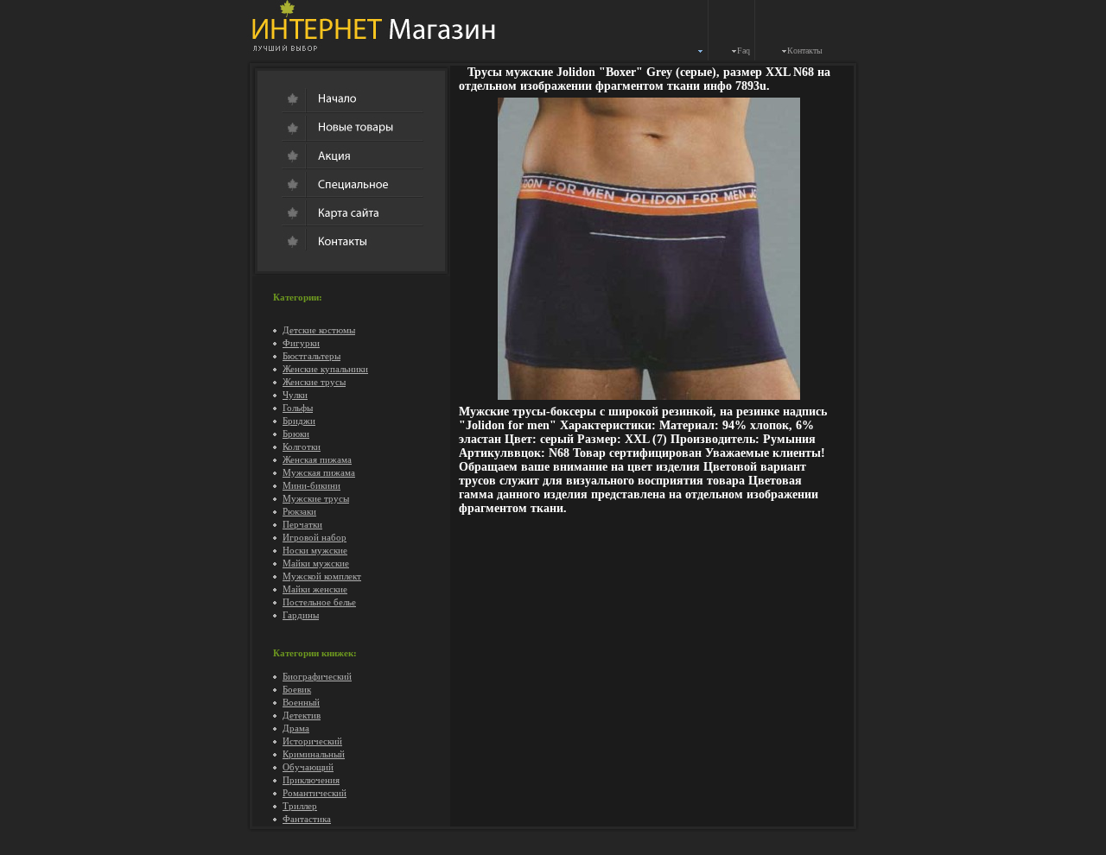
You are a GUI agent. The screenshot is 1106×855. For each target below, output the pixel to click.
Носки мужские (315, 550)
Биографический (317, 676)
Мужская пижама (319, 472)
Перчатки (302, 524)
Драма (296, 728)
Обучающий (308, 767)
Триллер (300, 806)
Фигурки (301, 343)
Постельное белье (319, 602)
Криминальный (314, 754)
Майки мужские (316, 563)
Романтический (314, 793)
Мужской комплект (322, 576)
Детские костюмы (319, 330)
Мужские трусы (316, 498)
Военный (301, 702)
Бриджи (299, 420)
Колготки (302, 446)
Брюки (296, 433)
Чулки (295, 395)
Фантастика (307, 819)
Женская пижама (317, 459)
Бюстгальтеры (311, 356)
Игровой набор (314, 537)
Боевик (297, 689)
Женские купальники (325, 369)
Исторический (312, 741)
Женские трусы (314, 382)
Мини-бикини (311, 485)
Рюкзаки (299, 511)
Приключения (311, 780)
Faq (743, 50)
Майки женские (315, 589)
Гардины (301, 615)
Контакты (805, 50)
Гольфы (298, 407)
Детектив (302, 715)
